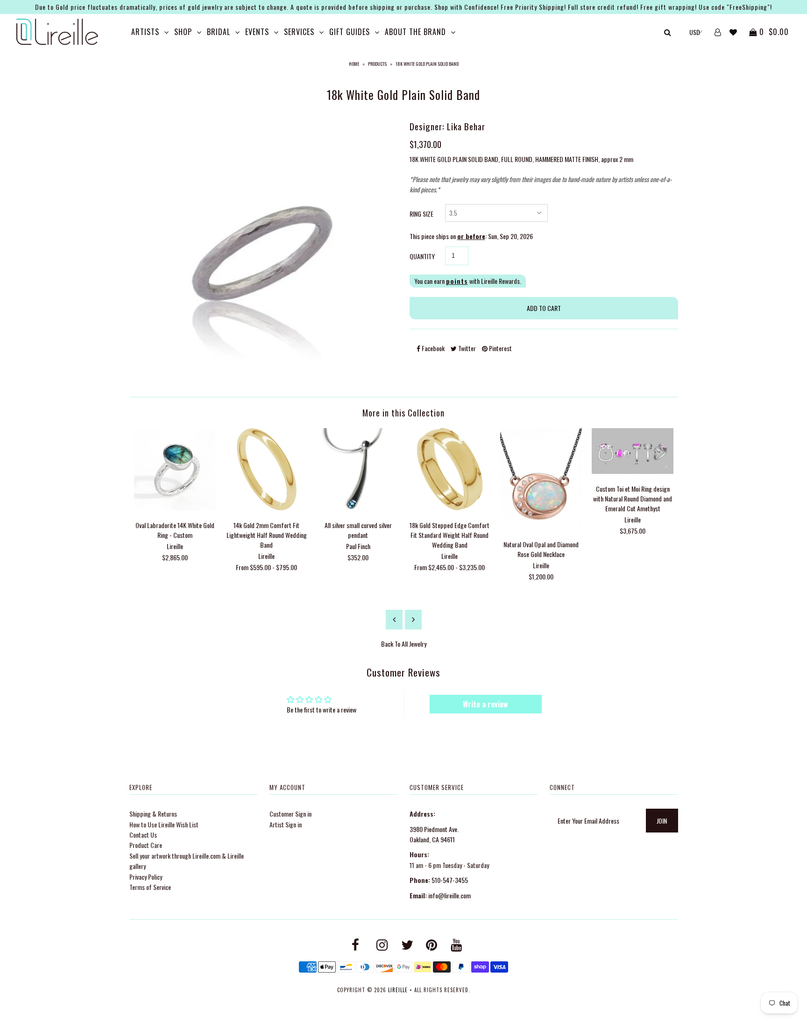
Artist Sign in (285, 824)
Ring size (421, 214)
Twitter (466, 348)
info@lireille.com (449, 895)
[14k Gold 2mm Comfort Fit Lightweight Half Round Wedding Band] (267, 507)
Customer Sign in (290, 813)
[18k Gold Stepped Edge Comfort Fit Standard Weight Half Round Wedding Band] (450, 507)
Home (354, 63)
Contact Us (143, 835)
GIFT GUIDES (349, 31)
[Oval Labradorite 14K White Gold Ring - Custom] (175, 507)
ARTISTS (145, 31)
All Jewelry (414, 644)
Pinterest (500, 348)
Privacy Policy (145, 877)
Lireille (398, 990)
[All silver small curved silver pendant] (358, 507)
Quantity (422, 256)
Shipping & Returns (153, 813)
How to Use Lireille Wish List (163, 824)
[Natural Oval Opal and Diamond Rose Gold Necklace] (541, 527)
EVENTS (257, 31)
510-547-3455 (450, 880)
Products (377, 63)
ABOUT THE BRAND (415, 31)
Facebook (432, 348)
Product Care (145, 845)
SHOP (183, 31)
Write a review (485, 704)
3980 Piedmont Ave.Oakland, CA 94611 (434, 834)
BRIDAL (218, 31)
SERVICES (299, 31)
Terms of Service (150, 887)
